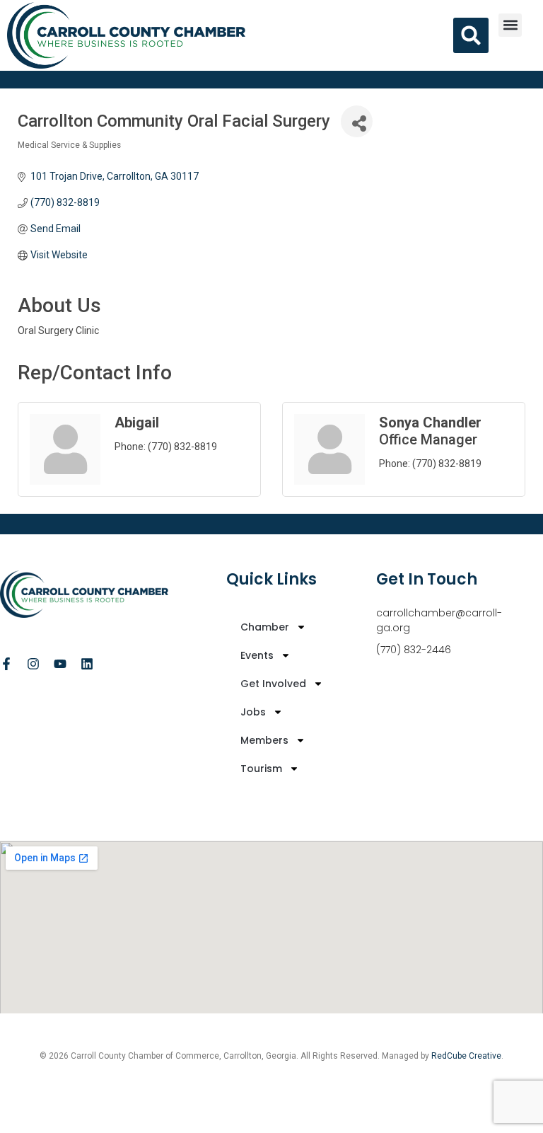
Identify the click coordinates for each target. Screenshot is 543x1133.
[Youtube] (60, 663)
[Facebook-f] (6, 663)
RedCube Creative (466, 1056)
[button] (510, 25)
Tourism (261, 768)
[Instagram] (33, 663)
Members (264, 740)
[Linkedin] (87, 663)
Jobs (253, 712)
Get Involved (273, 684)
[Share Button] (357, 121)
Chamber (264, 627)
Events (257, 655)
